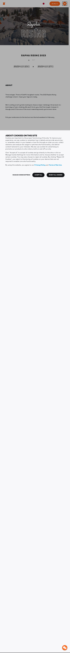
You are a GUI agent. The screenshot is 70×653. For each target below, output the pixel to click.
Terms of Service (55, 165)
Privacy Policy (39, 165)
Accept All (38, 175)
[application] (64, 647)
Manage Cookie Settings (21, 175)
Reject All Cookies (55, 175)
